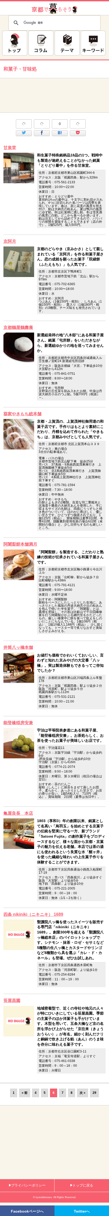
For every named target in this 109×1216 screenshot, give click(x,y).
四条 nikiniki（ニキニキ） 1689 (33, 914)
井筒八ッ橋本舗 (18, 647)
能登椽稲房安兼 (18, 722)
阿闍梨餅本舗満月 (20, 544)
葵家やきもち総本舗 (22, 414)
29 (94, 1093)
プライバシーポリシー (28, 1185)
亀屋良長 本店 (18, 813)
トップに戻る (82, 1185)
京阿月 (9, 241)
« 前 (25, 1093)
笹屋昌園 (11, 1000)
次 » (82, 1093)
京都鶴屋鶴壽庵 (18, 327)
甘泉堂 (9, 147)
